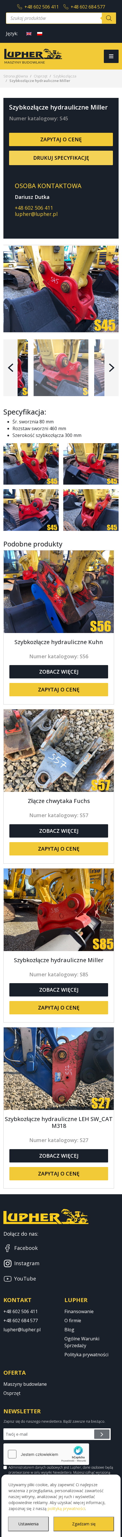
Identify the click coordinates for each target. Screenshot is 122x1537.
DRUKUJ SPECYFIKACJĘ (61, 157)
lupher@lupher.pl (36, 214)
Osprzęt (40, 76)
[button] (10, 367)
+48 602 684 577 (88, 7)
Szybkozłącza (64, 76)
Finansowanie (79, 1311)
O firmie (72, 1320)
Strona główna (15, 76)
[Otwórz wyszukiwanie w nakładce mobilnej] (61, 18)
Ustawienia (28, 1524)
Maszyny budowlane (25, 1384)
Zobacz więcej (59, 671)
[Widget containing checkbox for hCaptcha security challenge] (46, 1454)
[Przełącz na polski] (39, 33)
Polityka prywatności (86, 1354)
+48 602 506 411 (41, 7)
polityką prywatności (66, 1508)
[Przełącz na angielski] (29, 33)
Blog (69, 1329)
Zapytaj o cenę (61, 139)
